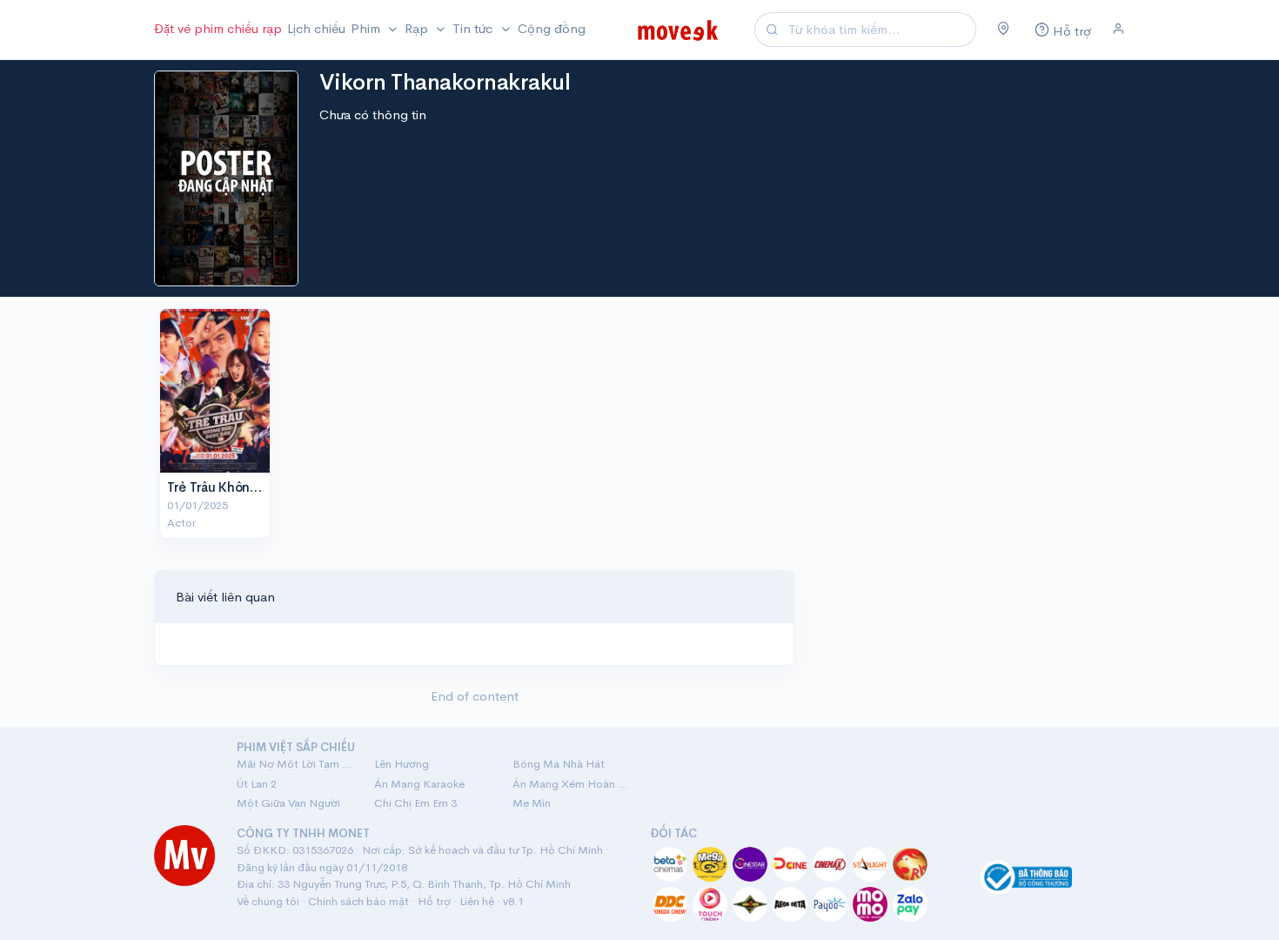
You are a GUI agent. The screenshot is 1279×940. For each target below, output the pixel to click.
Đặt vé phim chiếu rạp (218, 28)
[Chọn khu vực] (1003, 29)
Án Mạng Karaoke (419, 783)
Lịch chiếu (316, 28)
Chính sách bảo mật (358, 901)
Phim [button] (367, 28)
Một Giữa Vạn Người (288, 803)
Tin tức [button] (474, 28)
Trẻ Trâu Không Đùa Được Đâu (257, 487)
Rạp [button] (418, 28)
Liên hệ (476, 901)
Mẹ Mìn (531, 803)
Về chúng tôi (268, 901)
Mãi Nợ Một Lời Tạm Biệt (295, 763)
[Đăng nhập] (1118, 29)
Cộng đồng (552, 28)
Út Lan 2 (257, 783)
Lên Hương (401, 763)
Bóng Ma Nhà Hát (558, 763)
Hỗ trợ (434, 901)
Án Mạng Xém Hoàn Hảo (570, 783)
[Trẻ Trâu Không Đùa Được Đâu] (215, 391)
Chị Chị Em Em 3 (415, 803)
